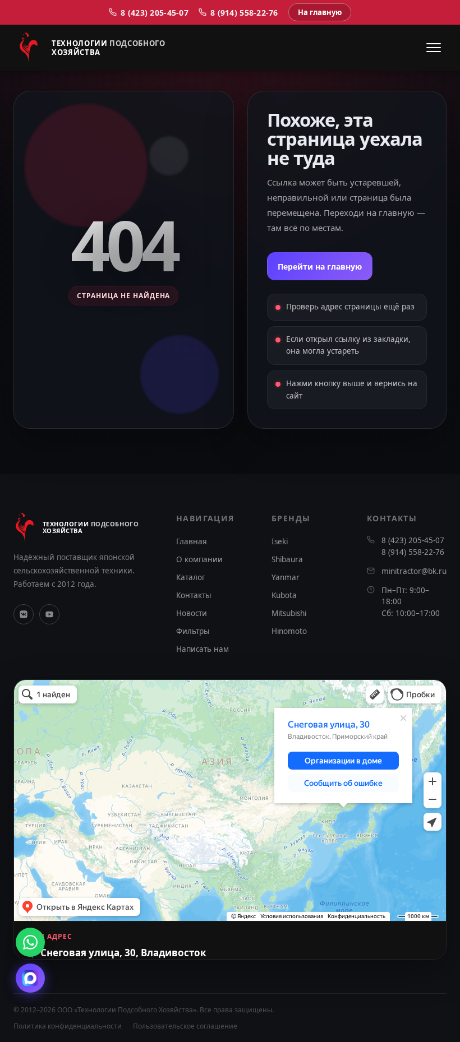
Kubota (284, 595)
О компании (199, 559)
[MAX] (30, 978)
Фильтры (193, 631)
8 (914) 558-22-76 (244, 12)
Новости (191, 613)
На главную (320, 12)
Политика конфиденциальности (67, 1026)
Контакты (193, 595)
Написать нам (202, 649)
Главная (191, 541)
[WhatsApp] (30, 942)
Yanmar (286, 577)
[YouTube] (49, 614)
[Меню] (434, 48)
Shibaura (287, 559)
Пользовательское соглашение (185, 1026)
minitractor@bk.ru (414, 571)
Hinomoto (289, 631)
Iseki (280, 541)
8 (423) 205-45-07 (154, 12)
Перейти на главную (320, 266)
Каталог (190, 577)
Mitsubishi (289, 613)
